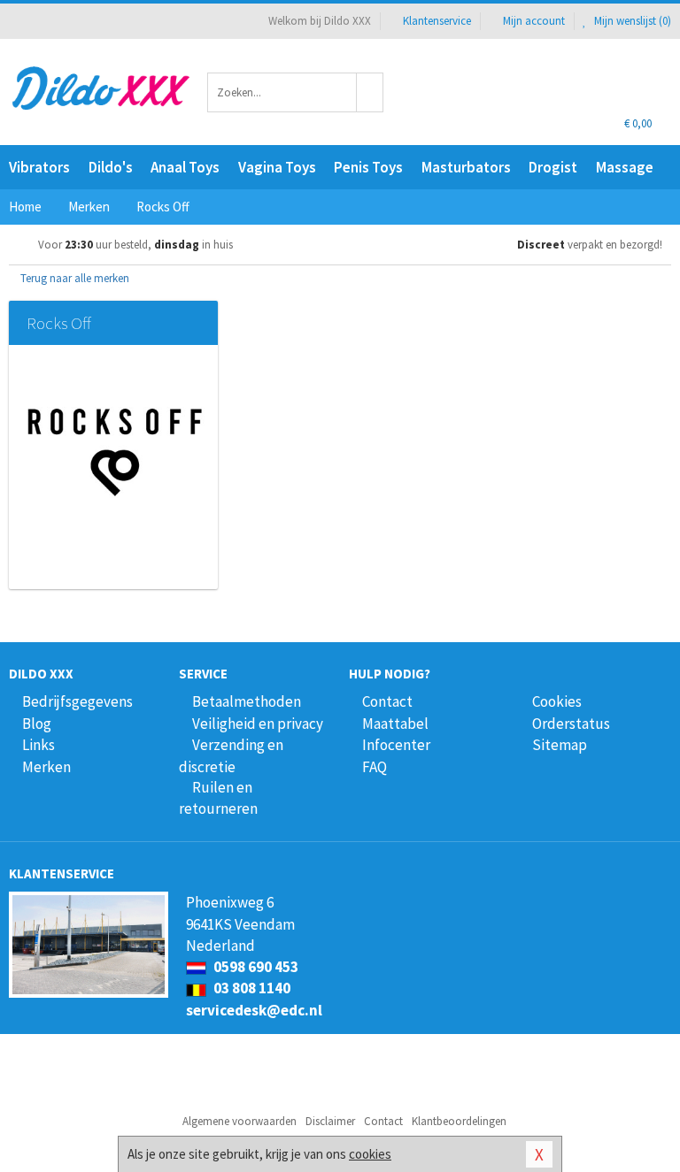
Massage (624, 167)
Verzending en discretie (231, 755)
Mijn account (534, 20)
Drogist (553, 167)
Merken (46, 767)
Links (38, 745)
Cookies (557, 701)
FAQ (374, 767)
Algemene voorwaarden (239, 1121)
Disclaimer (330, 1121)
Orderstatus (571, 723)
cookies (370, 1153)
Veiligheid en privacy (257, 723)
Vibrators (39, 167)
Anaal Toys (185, 167)
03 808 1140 (250, 988)
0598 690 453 (254, 967)
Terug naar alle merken (73, 278)
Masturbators (466, 167)
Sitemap (559, 745)
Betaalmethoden (246, 701)
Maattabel (395, 723)
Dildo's (111, 167)
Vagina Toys (277, 167)
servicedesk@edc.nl (254, 1010)
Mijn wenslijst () (631, 20)
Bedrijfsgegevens (77, 701)
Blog (36, 723)
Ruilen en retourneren (218, 798)
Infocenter (396, 745)
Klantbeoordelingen (459, 1121)
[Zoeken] (370, 92)
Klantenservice (437, 20)
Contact (387, 701)
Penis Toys (368, 167)
